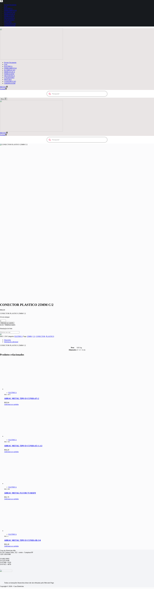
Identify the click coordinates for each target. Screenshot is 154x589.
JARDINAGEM (9, 83)
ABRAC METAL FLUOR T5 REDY (20, 493)
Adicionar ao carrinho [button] (11, 404)
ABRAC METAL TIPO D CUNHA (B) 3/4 (22, 540)
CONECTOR (40, 336)
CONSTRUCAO (10, 81)
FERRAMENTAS (10, 68)
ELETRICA (8, 66)
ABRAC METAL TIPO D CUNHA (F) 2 (21, 398)
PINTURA (8, 79)
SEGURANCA (9, 76)
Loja (5, 64)
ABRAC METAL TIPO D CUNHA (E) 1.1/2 (23, 446)
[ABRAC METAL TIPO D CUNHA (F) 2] (20, 389)
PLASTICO (50, 336)
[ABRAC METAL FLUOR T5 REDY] (20, 483)
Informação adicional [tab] (11, 342)
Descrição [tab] (7, 340)
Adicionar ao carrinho (7, 323)
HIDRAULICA (9, 72)
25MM (29, 336)
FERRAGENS (9, 74)
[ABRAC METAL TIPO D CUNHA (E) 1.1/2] (20, 436)
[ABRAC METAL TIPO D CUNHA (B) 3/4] (20, 531)
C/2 (33, 336)
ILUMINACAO (9, 70)
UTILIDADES (9, 78)
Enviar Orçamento (10, 62)
